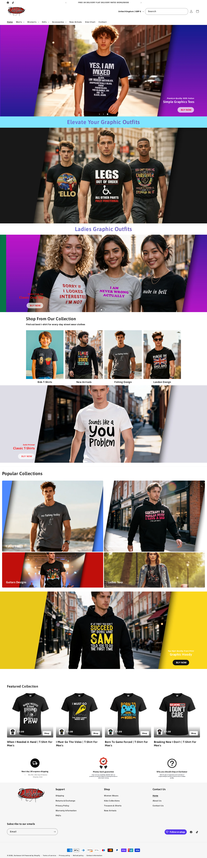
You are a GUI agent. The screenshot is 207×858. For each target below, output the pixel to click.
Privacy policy (64, 855)
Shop (46, 733)
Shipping (60, 795)
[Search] (185, 11)
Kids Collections (112, 800)
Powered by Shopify (32, 855)
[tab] (99, 114)
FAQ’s (58, 815)
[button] (20, 22)
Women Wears (111, 795)
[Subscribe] (54, 831)
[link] (185, 110)
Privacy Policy (62, 805)
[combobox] (166, 11)
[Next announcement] (141, 2)
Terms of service (49, 855)
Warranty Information (66, 810)
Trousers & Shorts (112, 805)
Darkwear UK (19, 855)
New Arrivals (110, 810)
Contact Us (158, 805)
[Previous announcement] (66, 2)
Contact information (94, 855)
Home (155, 795)
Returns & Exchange (65, 800)
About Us (157, 800)
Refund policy (78, 855)
